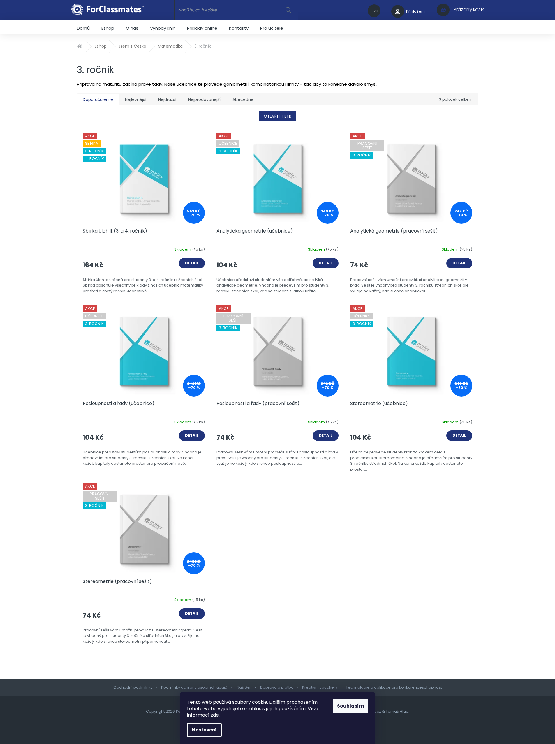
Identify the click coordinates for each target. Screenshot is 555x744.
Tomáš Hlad (397, 711)
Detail (192, 263)
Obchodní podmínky (133, 687)
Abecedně (242, 99)
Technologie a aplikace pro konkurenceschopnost (394, 687)
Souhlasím (350, 706)
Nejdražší (167, 99)
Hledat (288, 10)
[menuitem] (83, 27)
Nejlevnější (135, 99)
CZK (374, 11)
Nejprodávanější (204, 99)
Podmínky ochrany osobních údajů (194, 687)
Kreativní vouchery (319, 687)
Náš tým (244, 687)
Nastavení (204, 730)
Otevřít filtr (277, 116)
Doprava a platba (277, 687)
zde (215, 715)
